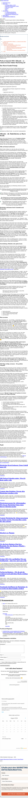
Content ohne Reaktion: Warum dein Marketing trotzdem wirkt (12, 492)
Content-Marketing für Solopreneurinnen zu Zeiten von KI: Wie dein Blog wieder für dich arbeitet (14, 519)
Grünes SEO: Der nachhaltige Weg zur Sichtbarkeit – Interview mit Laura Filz (13, 560)
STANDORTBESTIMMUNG (9, 16)
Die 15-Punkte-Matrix (4, 462)
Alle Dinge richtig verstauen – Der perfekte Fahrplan (16, 50)
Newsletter (10, 754)
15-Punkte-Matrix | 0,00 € (10, 5)
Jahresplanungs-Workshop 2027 (11, 14)
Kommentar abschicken (5, 665)
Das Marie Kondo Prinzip (8, 43)
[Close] (1, 761)
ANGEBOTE (5, 10)
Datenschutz (21, 754)
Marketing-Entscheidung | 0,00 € (12, 6)
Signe (4, 603)
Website (1, 659)
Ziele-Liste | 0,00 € (9, 7)
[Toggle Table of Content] (1, 39)
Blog (6, 9)
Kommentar (3, 644)
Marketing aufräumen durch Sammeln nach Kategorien (16, 47)
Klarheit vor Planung (7, 533)
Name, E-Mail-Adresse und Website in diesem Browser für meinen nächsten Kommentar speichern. (13, 663)
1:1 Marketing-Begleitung (10, 12)
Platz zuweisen (9, 49)
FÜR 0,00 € (5, 3)
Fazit (4, 51)
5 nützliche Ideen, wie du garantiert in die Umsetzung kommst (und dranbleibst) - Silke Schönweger (14, 632)
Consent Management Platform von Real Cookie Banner (11, 759)
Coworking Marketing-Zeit (10, 13)
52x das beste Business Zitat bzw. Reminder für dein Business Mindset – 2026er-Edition (13, 545)
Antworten (5, 613)
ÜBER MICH (5, 15)
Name (1, 654)
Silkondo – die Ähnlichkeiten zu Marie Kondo (12, 45)
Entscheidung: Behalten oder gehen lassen (14, 48)
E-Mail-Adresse (3, 657)
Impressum (15, 754)
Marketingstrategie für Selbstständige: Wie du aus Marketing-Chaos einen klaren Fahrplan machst (13, 504)
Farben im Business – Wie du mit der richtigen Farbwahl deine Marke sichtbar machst (14, 573)
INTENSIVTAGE (6, 2)
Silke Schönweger (9, 614)
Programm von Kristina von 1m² (6, 269)
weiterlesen (2, 475)
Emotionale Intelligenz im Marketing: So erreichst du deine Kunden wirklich (13, 587)
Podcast (6, 8)
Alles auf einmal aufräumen (11, 46)
